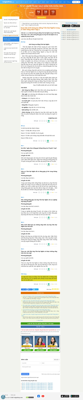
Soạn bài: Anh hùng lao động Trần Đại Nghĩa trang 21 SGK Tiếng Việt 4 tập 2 (40, 29)
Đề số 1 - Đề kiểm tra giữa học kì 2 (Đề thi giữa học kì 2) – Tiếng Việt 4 (37, 389)
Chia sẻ (30, 289)
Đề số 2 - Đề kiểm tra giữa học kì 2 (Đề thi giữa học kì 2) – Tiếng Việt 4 (37, 387)
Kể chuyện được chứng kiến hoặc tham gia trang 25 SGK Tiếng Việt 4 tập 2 (40, 305)
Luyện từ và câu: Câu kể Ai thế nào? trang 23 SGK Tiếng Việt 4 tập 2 (38, 300)
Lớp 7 (39, 2)
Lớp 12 (18, 2)
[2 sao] (54, 289)
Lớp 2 (60, 2)
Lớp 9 (30, 2)
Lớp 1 (64, 2)
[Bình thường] (44, 121)
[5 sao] (59, 289)
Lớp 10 (26, 2)
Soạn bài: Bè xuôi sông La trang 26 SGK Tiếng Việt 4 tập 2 (36, 309)
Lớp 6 (43, 2)
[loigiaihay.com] (8, 2)
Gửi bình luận (25, 374)
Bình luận (24, 289)
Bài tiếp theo (40, 293)
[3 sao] (55, 289)
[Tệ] (42, 121)
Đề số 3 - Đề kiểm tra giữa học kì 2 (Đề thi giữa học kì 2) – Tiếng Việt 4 (37, 386)
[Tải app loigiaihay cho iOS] (75, 26)
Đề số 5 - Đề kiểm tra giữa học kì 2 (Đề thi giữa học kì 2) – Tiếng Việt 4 (37, 383)
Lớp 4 (51, 2)
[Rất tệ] (40, 121)
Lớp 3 (56, 2)
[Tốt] (46, 121)
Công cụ (69, 2)
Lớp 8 (34, 2)
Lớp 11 (22, 2)
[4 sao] (57, 289)
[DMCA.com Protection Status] (30, 398)
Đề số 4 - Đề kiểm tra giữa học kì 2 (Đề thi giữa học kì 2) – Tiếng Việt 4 (37, 384)
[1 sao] (52, 289)
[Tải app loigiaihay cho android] (66, 26)
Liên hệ (6, 395)
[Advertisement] (71, 60)
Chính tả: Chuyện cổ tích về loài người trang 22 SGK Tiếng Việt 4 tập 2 (39, 296)
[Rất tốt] (49, 121)
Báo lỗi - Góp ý (40, 326)
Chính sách (13, 395)
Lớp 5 (47, 2)
